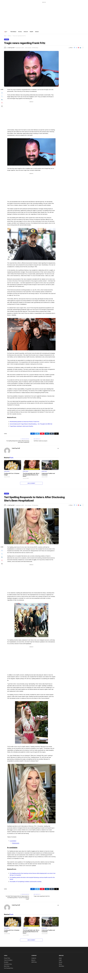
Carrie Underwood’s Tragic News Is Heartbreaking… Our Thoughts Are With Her (31, 424)
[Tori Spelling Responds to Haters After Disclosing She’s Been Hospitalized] (31, 526)
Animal (37, 31)
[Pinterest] (2, 103)
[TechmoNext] (5, 31)
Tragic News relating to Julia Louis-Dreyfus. (21, 426)
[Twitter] (2, 96)
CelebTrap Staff (11, 47)
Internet (26, 31)
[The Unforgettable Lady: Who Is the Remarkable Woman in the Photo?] (31, 465)
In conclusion (13, 840)
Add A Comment (31, 483)
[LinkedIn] (2, 99)
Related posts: (15, 843)
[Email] (2, 106)
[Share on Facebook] (74, 48)
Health (31, 31)
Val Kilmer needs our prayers (40, 440)
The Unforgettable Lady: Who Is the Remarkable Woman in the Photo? (31, 475)
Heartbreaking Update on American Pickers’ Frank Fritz (24, 421)
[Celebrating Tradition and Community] (50, 465)
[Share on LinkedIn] (80, 48)
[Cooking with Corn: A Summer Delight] (12, 465)
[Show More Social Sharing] (83, 48)
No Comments (29, 47)
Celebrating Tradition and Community (48, 474)
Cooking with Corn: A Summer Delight (11, 474)
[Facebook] (2, 93)
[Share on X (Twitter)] (76, 48)
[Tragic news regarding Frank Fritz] (31, 69)
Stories (20, 31)
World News (13, 31)
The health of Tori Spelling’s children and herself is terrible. (26, 881)
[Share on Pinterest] (78, 48)
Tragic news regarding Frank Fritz (42, 896)
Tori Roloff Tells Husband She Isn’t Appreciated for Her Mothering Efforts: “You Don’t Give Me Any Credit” (17, 898)
